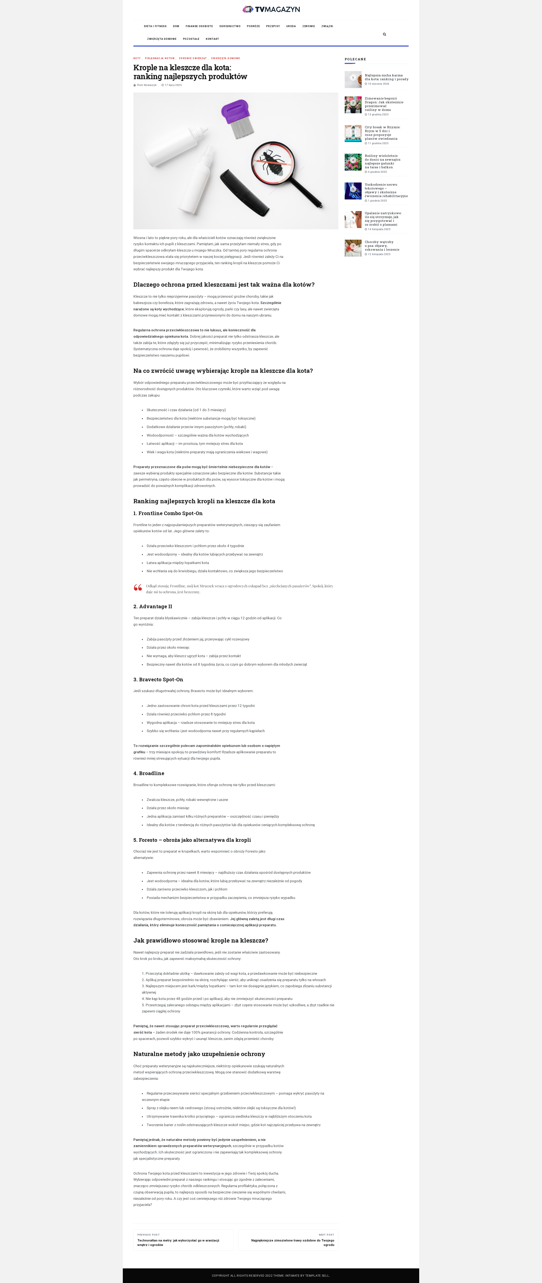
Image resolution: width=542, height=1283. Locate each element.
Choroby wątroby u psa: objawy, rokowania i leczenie (382, 246)
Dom (176, 26)
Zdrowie (308, 26)
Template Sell (317, 1275)
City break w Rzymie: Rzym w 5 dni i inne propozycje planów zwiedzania (382, 133)
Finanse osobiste (199, 26)
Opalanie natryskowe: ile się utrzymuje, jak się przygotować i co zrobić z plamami (383, 219)
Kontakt (212, 38)
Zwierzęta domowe (162, 38)
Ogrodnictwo (230, 26)
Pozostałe (191, 38)
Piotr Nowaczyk (147, 85)
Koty (137, 58)
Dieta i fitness (155, 26)
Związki (327, 26)
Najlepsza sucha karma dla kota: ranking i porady (387, 77)
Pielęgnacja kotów (160, 58)
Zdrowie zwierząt (193, 58)
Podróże (253, 26)
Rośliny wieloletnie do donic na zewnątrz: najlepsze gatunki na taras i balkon (383, 161)
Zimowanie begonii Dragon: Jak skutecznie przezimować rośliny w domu (384, 104)
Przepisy (273, 26)
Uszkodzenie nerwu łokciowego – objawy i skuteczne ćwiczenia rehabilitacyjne (386, 190)
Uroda (291, 26)
